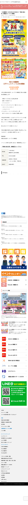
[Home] (1, 5)
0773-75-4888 (12, 155)
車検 (2, 417)
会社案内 (3, 475)
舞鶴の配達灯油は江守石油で (6, 458)
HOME (2, 410)
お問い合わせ (3, 479)
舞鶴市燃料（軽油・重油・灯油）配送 (8, 460)
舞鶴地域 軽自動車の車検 (6, 422)
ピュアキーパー (4, 436)
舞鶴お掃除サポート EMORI (6, 464)
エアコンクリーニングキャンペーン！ (9, 316)
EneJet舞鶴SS (4, 448)
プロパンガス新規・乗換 (6, 456)
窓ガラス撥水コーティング (6, 442)
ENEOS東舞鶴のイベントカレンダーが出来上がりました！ (18, 323)
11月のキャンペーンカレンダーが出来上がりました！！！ (12, 215)
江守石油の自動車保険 (5, 473)
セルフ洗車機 (3, 440)
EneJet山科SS (4, 452)
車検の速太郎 (13, 15)
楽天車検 (3, 424)
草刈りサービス (4, 471)
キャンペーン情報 (4, 412)
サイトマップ (3, 481)
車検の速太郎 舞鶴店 (5, 420)
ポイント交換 (3, 462)
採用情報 (3, 477)
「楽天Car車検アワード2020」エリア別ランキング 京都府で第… (12, 238)
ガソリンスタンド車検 (5, 426)
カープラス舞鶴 (8, 15)
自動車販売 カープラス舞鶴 (6, 428)
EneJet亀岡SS (4, 450)
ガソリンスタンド (4, 444)
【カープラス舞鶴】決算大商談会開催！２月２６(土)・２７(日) (12, 230)
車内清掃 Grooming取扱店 (6, 438)
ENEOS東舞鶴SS (4, 446)
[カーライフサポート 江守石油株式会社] (10, 2)
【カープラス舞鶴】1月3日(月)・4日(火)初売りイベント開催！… (12, 234)
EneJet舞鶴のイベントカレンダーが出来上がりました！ (17, 330)
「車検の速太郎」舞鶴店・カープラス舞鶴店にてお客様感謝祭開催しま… (13, 244)
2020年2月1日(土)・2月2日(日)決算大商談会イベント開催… (11, 226)
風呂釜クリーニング (5, 466)
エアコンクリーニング (5, 468)
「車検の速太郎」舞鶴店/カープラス (11, 146)
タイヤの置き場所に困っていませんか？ (9, 414)
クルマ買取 (3, 430)
